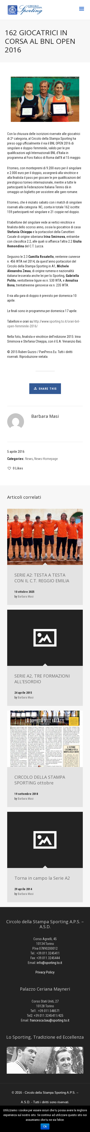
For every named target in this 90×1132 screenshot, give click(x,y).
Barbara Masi (26, 596)
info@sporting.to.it (49, 963)
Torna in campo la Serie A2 (42, 878)
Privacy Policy (45, 972)
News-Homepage (46, 459)
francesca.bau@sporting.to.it (49, 1020)
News (29, 459)
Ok (45, 1126)
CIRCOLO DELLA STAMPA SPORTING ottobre (39, 780)
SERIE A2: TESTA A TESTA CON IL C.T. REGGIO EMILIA (41, 577)
